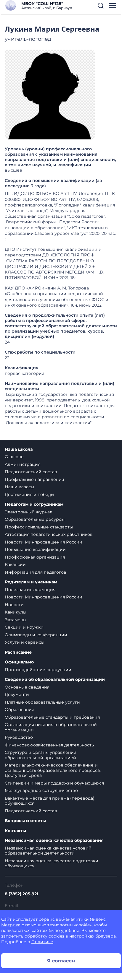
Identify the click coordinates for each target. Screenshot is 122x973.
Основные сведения (27, 687)
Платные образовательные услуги (42, 702)
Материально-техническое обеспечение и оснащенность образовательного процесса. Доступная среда (53, 770)
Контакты (15, 830)
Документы (17, 694)
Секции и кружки (24, 627)
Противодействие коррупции (38, 669)
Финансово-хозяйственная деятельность (49, 745)
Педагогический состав (31, 471)
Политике (42, 941)
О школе (14, 456)
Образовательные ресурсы (35, 519)
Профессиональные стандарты (39, 527)
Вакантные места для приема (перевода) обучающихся (49, 800)
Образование (19, 709)
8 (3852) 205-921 (21, 893)
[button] (100, 5)
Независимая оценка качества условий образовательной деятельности (48, 850)
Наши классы (19, 486)
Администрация (22, 464)
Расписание (18, 652)
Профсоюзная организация (35, 557)
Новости (14, 604)
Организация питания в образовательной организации (51, 727)
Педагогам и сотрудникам (34, 504)
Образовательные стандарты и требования (52, 717)
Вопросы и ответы (25, 820)
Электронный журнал (28, 512)
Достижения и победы (29, 494)
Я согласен (61, 961)
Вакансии (15, 564)
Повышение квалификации (35, 549)
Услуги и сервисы (24, 642)
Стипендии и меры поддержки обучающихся (54, 783)
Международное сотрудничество (41, 790)
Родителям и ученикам (31, 582)
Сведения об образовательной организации (55, 679)
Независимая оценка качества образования (54, 840)
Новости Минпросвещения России (43, 542)
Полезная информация (30, 589)
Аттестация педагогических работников (49, 534)
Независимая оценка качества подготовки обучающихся (51, 863)
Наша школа (19, 449)
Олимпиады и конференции (36, 634)
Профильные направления (34, 479)
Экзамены (15, 619)
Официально (19, 662)
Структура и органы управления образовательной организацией (40, 755)
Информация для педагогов (35, 572)
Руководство (19, 737)
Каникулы (15, 612)
